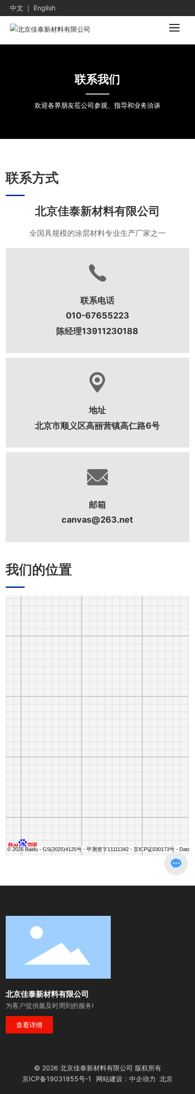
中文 (16, 8)
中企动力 (142, 1079)
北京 (166, 1079)
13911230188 (110, 331)
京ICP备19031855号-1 (56, 1079)
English (44, 8)
